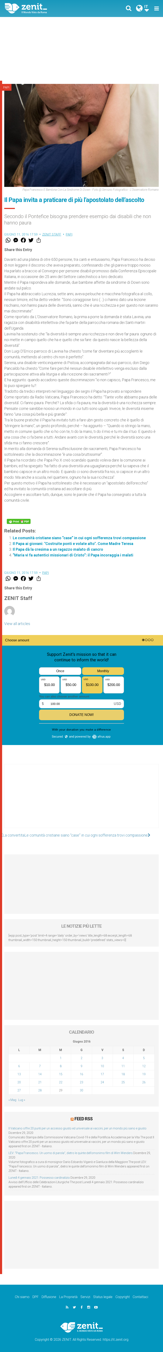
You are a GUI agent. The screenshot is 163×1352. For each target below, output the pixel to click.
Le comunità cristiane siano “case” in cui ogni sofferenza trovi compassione (79, 538)
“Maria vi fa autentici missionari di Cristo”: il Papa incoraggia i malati (73, 555)
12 (144, 1066)
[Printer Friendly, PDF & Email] (19, 521)
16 (81, 1074)
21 (40, 1082)
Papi (6, 87)
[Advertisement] (81, 49)
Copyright (122, 1297)
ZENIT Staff (51, 234)
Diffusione (49, 1297)
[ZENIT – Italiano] (45, 8)
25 (123, 1082)
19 (144, 1074)
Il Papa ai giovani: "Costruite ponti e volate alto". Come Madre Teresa (73, 543)
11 (123, 1066)
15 (60, 1074)
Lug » (21, 1100)
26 (144, 1082)
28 (40, 1090)
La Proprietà (68, 1297)
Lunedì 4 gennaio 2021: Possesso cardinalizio (39, 1177)
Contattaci (140, 1297)
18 (123, 1074)
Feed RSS (83, 1118)
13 (19, 1074)
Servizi (85, 1297)
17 (102, 1074)
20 (19, 1082)
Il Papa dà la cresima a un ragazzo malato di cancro (58, 549)
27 (19, 1090)
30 (81, 1090)
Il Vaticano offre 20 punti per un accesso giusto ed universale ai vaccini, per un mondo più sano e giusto (77, 1128)
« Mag (12, 1100)
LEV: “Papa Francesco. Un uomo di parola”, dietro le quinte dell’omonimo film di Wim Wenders (70, 1153)
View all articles (17, 623)
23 (81, 1082)
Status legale (102, 1297)
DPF (35, 1297)
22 (60, 1082)
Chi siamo (22, 1297)
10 (102, 1066)
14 (40, 1074)
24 (102, 1082)
